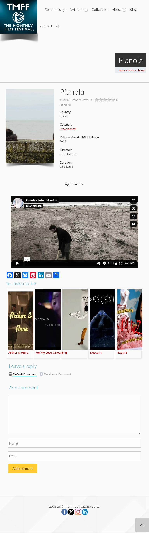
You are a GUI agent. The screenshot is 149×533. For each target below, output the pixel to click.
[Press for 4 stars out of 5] (109, 100)
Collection (99, 9)
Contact (46, 26)
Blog (133, 9)
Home (122, 70)
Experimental (68, 128)
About (116, 9)
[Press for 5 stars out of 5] (113, 100)
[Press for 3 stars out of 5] (105, 100)
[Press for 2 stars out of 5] (101, 100)
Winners (76, 9)
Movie (131, 70)
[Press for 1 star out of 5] (97, 100)
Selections (53, 9)
